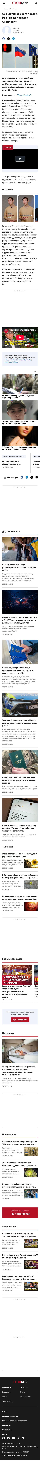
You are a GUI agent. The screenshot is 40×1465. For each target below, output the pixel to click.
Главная (5, 9)
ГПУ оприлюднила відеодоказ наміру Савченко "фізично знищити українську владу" (15, 465)
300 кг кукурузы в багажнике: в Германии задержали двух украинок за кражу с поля (19, 1165)
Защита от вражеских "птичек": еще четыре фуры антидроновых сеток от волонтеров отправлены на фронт (17, 991)
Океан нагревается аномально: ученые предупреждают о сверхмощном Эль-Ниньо (19, 899)
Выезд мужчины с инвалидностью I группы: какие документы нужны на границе (18, 780)
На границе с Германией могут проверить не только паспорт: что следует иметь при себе (17, 670)
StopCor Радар (7, 1401)
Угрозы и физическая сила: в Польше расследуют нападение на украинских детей (19, 723)
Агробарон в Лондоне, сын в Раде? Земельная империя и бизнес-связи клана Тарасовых (18, 1279)
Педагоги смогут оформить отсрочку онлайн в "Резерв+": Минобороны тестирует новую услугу (19, 828)
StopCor (16, 28)
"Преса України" (24, 95)
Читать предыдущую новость (13, 456)
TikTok (15, 362)
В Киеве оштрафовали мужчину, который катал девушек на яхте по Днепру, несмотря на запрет (18, 1187)
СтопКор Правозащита (10, 1416)
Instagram (8, 362)
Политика (13, 9)
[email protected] (22, 1455)
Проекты (5, 1387)
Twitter (29, 360)
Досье (4, 1396)
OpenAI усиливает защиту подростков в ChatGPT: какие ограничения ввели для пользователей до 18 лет (19, 620)
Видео (22, 1387)
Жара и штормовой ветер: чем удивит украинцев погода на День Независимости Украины (19, 856)
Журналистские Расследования (14, 1421)
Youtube (23, 360)
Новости (5, 1392)
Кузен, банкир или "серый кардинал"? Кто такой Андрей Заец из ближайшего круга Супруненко (20, 1258)
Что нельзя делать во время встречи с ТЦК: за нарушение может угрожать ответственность (19, 1144)
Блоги (22, 1392)
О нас (4, 1412)
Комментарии (12, 477)
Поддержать (22, 1019)
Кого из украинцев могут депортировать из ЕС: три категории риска (19, 567)
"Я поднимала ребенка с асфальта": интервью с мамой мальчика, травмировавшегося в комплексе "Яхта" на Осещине (18, 1070)
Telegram (9, 360)
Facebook (16, 360)
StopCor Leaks (10, 1226)
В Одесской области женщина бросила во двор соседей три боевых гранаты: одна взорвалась (20, 878)
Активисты (6, 1425)
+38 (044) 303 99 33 (20, 1214)
